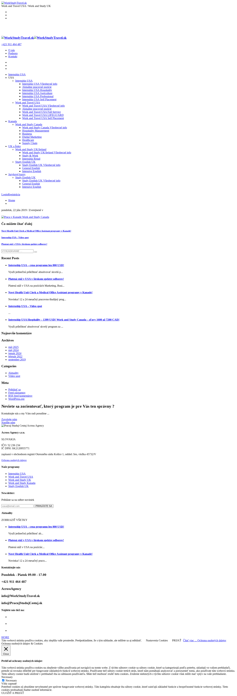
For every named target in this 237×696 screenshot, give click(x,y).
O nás (11, 50)
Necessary (11, 680)
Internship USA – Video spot (15, 237)
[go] (35, 251)
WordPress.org (16, 398)
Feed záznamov (17, 392)
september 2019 (17, 359)
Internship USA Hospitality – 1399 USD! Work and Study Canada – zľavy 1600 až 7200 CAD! (63, 319)
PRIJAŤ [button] (176, 640)
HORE (5, 637)
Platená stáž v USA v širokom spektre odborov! (24, 244)
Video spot (14, 376)
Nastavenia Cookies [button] (157, 640)
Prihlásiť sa (14, 389)
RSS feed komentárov (20, 395)
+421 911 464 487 (11, 44)
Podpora (13, 53)
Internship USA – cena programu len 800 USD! (36, 265)
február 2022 (15, 356)
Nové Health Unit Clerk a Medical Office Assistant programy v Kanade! (36, 231)
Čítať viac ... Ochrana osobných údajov (204, 640)
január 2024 (14, 353)
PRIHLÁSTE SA (44, 506)
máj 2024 (13, 350)
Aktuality (13, 372)
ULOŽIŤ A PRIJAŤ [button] (12, 692)
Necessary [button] (7, 677)
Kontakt (12, 56)
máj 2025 (13, 347)
